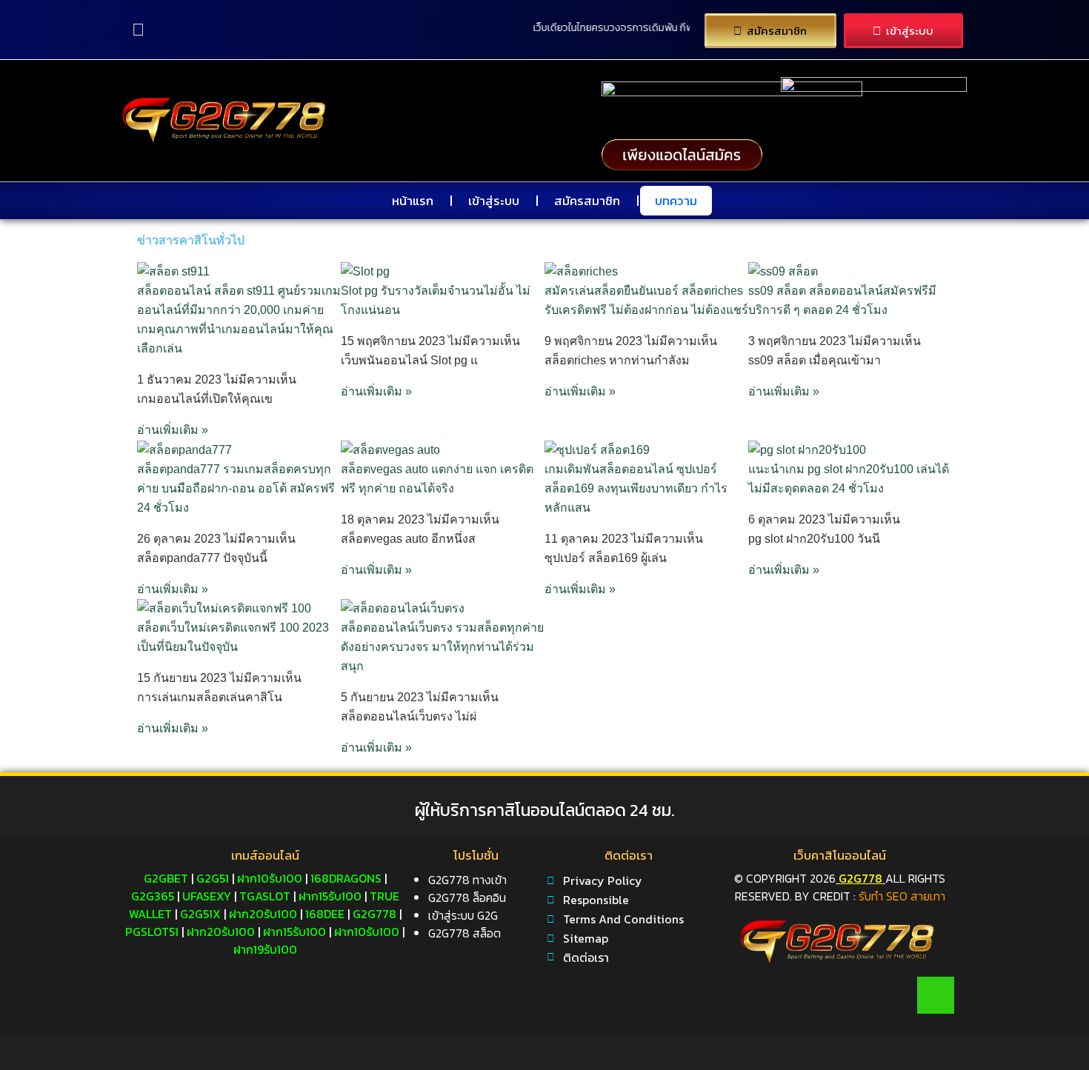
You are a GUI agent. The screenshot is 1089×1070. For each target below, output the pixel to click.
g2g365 (152, 896)
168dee (324, 914)
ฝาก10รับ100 (269, 878)
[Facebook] (743, 995)
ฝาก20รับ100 (263, 914)
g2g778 (374, 914)
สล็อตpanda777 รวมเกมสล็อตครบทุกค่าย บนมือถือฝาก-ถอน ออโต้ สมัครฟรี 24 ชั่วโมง (236, 488)
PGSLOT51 (152, 931)
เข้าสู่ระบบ (493, 200)
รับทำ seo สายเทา (902, 896)
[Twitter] (807, 995)
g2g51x (200, 914)
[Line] (935, 995)
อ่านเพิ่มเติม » (172, 430)
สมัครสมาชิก (587, 200)
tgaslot (264, 896)
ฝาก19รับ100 (265, 949)
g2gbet (166, 878)
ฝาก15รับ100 (330, 896)
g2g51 (212, 878)
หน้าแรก (412, 200)
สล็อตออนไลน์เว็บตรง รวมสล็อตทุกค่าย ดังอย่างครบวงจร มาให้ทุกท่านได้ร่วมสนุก (442, 646)
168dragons (346, 878)
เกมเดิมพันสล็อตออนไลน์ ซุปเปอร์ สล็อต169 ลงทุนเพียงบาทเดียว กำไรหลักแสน (635, 488)
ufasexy (206, 896)
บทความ (676, 200)
